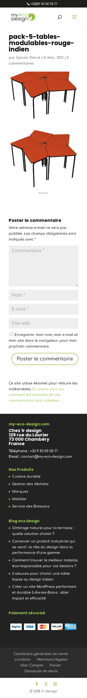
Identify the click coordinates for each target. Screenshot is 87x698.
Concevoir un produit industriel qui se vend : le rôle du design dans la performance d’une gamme (43, 547)
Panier (55, 665)
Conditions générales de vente (41, 654)
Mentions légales (52, 659)
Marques (20, 491)
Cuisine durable (26, 476)
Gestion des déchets (30, 484)
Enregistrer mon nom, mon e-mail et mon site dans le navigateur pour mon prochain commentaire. (43, 340)
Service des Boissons (31, 506)
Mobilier (19, 499)
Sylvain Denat (28, 57)
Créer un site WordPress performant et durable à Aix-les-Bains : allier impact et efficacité (44, 592)
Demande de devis (41, 671)
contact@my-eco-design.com (46, 456)
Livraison (22, 659)
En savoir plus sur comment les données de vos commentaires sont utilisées (37, 395)
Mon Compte (32, 665)
